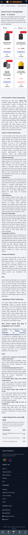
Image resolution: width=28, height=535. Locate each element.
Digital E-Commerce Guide (9, 492)
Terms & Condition (7, 495)
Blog (4, 481)
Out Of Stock (22, 82)
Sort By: (15, 28)
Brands (4, 502)
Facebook (6, 519)
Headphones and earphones (12, 334)
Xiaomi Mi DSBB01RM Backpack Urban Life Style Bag (12, 434)
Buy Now (7, 82)
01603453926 (7, 513)
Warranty (5, 478)
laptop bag (22, 100)
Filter (6, 28)
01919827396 (7, 510)
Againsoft (14, 528)
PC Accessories (19, 332)
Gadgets (17, 331)
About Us (5, 468)
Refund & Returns (7, 475)
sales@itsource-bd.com (9, 516)
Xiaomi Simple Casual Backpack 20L (21, 73)
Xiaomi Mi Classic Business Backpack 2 (21, 44)
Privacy (4, 498)
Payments (5, 489)
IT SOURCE (4, 329)
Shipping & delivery (7, 471)
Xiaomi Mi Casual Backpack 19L (10, 441)
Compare (7, 56)
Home (2, 6)
